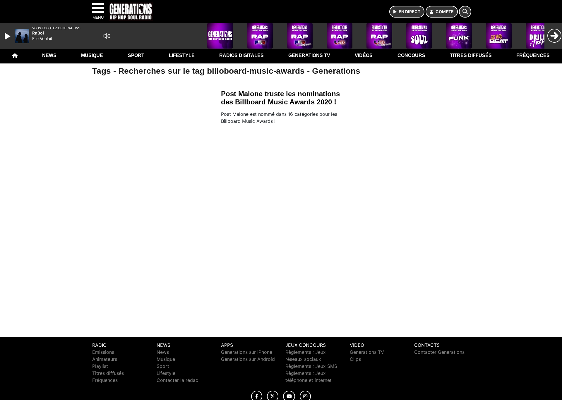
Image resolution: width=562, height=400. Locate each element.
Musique (92, 55)
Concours (411, 55)
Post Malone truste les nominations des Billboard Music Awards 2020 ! (280, 98)
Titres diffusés (471, 55)
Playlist (100, 366)
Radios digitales (241, 55)
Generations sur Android (248, 359)
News (49, 55)
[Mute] (106, 36)
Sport (136, 55)
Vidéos (364, 55)
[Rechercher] (465, 12)
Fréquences (533, 55)
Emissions (103, 352)
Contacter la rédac (177, 380)
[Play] (8, 36)
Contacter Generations (439, 352)
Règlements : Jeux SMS (311, 366)
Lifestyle (182, 55)
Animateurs (104, 359)
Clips (355, 359)
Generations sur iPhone (246, 352)
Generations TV (309, 55)
